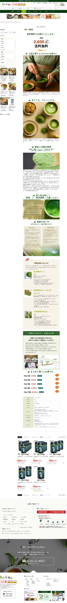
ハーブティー (53, 11)
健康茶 (13, 11)
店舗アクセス (56, 580)
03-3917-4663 (4, 587)
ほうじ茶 (35, 11)
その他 (2, 62)
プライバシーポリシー (4, 588)
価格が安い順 (26, 437)
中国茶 (46, 11)
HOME (1, 22)
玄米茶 (29, 11)
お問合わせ (56, 581)
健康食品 (33, 582)
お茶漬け (33, 583)
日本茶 (18, 11)
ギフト (27, 8)
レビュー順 (47, 437)
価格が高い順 (35, 437)
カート (63, 4)
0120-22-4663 (9, 594)
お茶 (13, 8)
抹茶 (24, 11)
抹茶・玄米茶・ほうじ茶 (11, 22)
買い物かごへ (41, 50)
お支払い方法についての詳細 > (26, 527)
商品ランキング (37, 8)
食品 (20, 8)
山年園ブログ (48, 584)
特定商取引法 (48, 585)
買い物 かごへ (57, 376)
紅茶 (41, 11)
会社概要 (47, 583)
